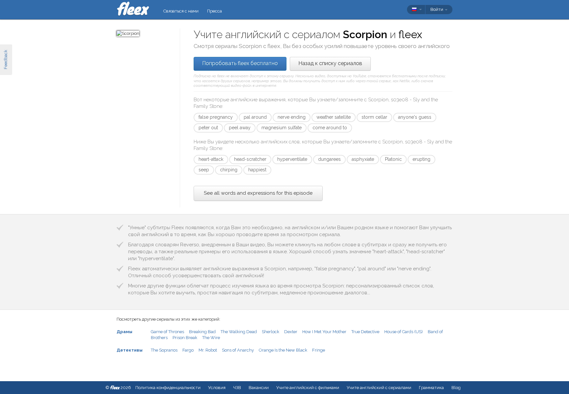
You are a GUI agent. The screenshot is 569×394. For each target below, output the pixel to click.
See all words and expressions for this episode (258, 193)
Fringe (318, 350)
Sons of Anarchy (238, 350)
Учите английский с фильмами (307, 387)
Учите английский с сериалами (379, 387)
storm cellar (374, 117)
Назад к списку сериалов (330, 63)
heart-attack (211, 159)
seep (204, 169)
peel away (240, 127)
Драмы (124, 331)
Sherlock (270, 331)
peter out (208, 127)
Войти (437, 9)
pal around (255, 117)
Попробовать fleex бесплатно (240, 63)
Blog (456, 387)
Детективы (130, 350)
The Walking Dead (239, 331)
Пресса (214, 11)
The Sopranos (164, 350)
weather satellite (333, 117)
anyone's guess (414, 117)
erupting (421, 159)
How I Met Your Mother (324, 331)
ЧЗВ (237, 387)
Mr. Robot (208, 350)
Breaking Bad (202, 331)
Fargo (188, 350)
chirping (228, 169)
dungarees (329, 159)
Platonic (393, 159)
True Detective (365, 331)
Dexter (290, 331)
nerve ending (292, 117)
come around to (329, 127)
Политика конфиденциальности (168, 387)
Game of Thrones (167, 331)
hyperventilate (292, 159)
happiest (257, 169)
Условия (217, 387)
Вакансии (259, 387)
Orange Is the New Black (283, 350)
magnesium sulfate (281, 127)
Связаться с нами (181, 11)
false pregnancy (216, 117)
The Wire (211, 337)
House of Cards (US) (403, 331)
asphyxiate (363, 159)
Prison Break (185, 337)
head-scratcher (250, 159)
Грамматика (431, 387)
